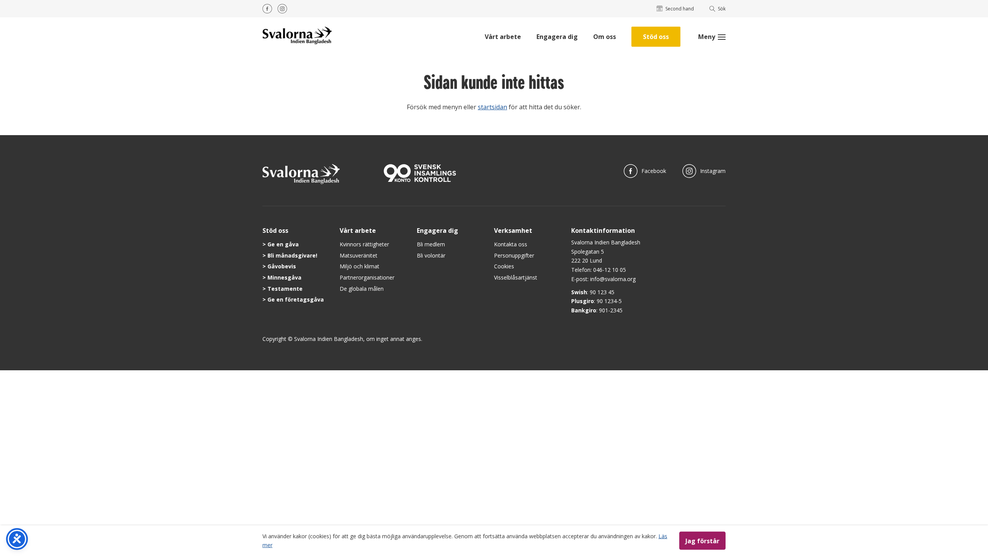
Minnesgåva (284, 277)
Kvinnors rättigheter (364, 244)
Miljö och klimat (359, 266)
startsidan (492, 107)
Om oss (604, 36)
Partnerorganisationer (367, 277)
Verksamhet (513, 230)
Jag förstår (702, 540)
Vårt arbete (503, 36)
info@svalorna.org (613, 279)
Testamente (285, 288)
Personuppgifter (514, 255)
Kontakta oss (510, 244)
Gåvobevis (281, 266)
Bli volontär (431, 255)
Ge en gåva (283, 244)
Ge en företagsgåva (295, 299)
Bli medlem (431, 244)
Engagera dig (557, 36)
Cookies (504, 266)
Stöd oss (656, 36)
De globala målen (362, 288)
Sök (722, 8)
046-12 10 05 (609, 269)
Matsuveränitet (358, 255)
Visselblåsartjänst (515, 277)
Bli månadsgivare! (292, 255)
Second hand (679, 8)
